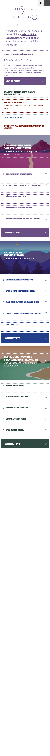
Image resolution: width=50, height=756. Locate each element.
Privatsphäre (28, 34)
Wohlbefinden (31, 37)
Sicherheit (12, 37)
